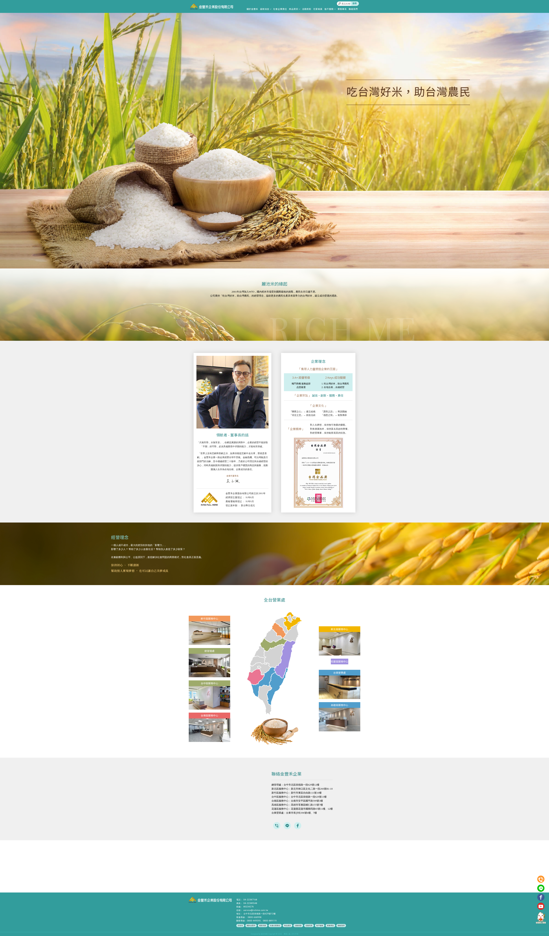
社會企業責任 (280, 8)
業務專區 (342, 8)
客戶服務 (329, 8)
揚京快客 (264, 934)
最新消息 (264, 8)
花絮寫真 (317, 8)
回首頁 (240, 926)
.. (282, 934)
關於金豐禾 (252, 8)
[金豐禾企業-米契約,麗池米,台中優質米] (211, 6)
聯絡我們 (353, 8)
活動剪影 (306, 8)
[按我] (209, 644)
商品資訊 (293, 8)
